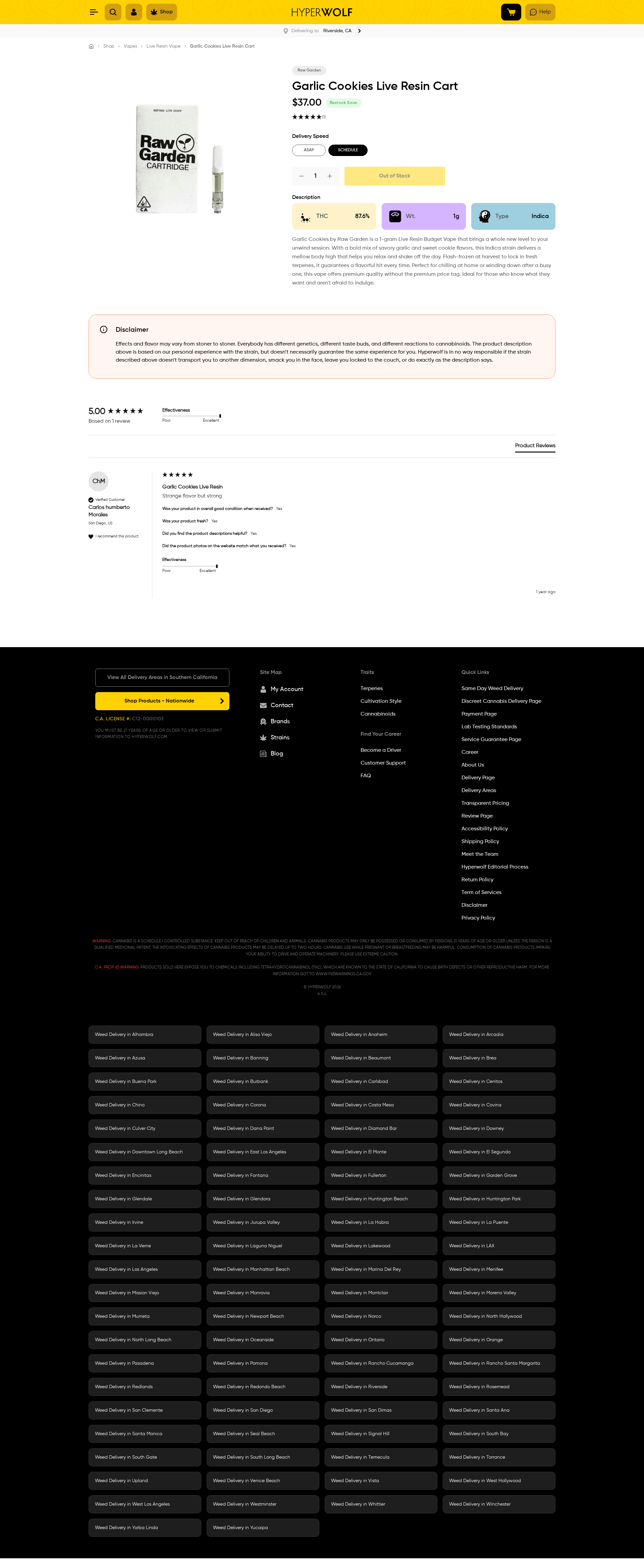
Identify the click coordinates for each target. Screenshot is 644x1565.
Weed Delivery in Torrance (477, 1457)
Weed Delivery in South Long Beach (251, 1457)
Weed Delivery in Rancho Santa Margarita (494, 1363)
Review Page (477, 816)
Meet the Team (480, 854)
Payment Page (479, 714)
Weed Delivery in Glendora (241, 1199)
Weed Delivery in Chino (120, 1105)
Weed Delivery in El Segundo (480, 1152)
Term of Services (481, 892)
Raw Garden (309, 70)
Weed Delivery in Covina (475, 1105)
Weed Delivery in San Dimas (361, 1410)
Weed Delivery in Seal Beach (244, 1433)
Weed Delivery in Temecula (360, 1457)
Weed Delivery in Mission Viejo (127, 1293)
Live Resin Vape (163, 46)
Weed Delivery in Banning (240, 1058)
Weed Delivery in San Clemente (129, 1410)
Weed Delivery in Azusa (120, 1058)
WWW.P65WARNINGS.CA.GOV (343, 974)
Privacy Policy (478, 918)
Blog (277, 754)
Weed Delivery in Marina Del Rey (366, 1269)
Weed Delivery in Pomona (240, 1363)
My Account (287, 689)
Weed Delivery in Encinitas (123, 1175)
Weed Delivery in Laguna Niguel (247, 1246)
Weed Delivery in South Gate (126, 1457)
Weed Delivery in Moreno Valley (482, 1293)
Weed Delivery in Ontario (357, 1340)
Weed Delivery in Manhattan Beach (251, 1269)
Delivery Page (478, 778)
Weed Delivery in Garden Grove (483, 1175)
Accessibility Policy (485, 829)
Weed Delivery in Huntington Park (485, 1199)
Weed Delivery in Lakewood (360, 1246)
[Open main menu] (94, 12)
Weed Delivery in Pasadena (124, 1363)
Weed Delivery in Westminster (244, 1504)
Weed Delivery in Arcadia (476, 1034)
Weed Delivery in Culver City (125, 1128)
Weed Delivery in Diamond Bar (364, 1128)
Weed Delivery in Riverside (359, 1387)
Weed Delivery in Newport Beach (248, 1316)
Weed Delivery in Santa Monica (128, 1433)
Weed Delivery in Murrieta (122, 1316)
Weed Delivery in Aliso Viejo (242, 1034)
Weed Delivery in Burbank (240, 1081)
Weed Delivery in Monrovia (241, 1293)
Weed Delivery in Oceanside (243, 1340)
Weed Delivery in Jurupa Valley (246, 1222)
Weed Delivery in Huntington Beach (369, 1199)
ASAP (309, 150)
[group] (124, 412)
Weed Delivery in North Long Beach (133, 1340)
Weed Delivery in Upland (121, 1480)
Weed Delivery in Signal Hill (360, 1433)
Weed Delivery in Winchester (480, 1504)
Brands (280, 722)
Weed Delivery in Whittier (358, 1504)
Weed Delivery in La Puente (478, 1222)
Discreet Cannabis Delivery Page (501, 701)
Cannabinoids (378, 714)
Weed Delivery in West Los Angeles (132, 1504)
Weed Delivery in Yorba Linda (126, 1527)
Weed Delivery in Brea (472, 1058)
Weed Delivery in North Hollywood (485, 1316)
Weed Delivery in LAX (471, 1246)
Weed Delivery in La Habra (360, 1222)
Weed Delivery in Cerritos (475, 1081)
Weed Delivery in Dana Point (243, 1128)
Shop (108, 46)
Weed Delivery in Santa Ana (479, 1410)
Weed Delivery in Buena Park (126, 1081)
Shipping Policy (480, 841)
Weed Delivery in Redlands (124, 1387)
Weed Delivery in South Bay (478, 1433)
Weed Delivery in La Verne (123, 1246)
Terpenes (372, 688)
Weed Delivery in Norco (356, 1316)
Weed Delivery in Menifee (476, 1269)
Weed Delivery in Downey (476, 1128)
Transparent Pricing (485, 803)
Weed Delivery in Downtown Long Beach (139, 1152)
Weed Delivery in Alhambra (124, 1034)
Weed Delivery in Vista (355, 1480)
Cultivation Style (381, 701)
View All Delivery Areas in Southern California (162, 677)
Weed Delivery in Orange (476, 1340)
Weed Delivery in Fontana (240, 1175)
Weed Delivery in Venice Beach (246, 1480)
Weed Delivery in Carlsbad (359, 1081)
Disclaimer (474, 905)
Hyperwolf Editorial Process (495, 867)
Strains (280, 738)
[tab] (535, 447)
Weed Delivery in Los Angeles (126, 1269)
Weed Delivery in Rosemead (479, 1387)
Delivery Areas (479, 790)
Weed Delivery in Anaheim (359, 1034)
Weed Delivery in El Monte (358, 1152)
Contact (282, 705)
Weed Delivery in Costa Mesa (362, 1105)
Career (470, 752)
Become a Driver (381, 750)
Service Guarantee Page (491, 739)
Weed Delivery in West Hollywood (485, 1480)
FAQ (366, 776)
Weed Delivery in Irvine (119, 1222)
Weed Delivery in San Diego (243, 1410)
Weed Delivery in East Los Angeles (249, 1152)
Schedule (348, 150)
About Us (473, 765)
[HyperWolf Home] (322, 12)
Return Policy (477, 880)
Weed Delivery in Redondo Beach (249, 1387)
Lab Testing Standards (489, 727)
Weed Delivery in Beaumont (361, 1058)
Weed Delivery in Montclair (359, 1293)
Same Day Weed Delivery (492, 688)
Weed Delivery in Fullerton (358, 1175)
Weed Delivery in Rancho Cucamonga (372, 1363)
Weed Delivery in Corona (239, 1105)
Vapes (130, 46)
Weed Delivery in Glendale (123, 1199)
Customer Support (383, 763)
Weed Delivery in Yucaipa (240, 1527)
